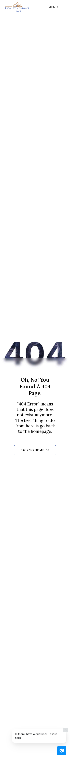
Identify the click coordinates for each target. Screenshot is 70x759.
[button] (56, 6)
